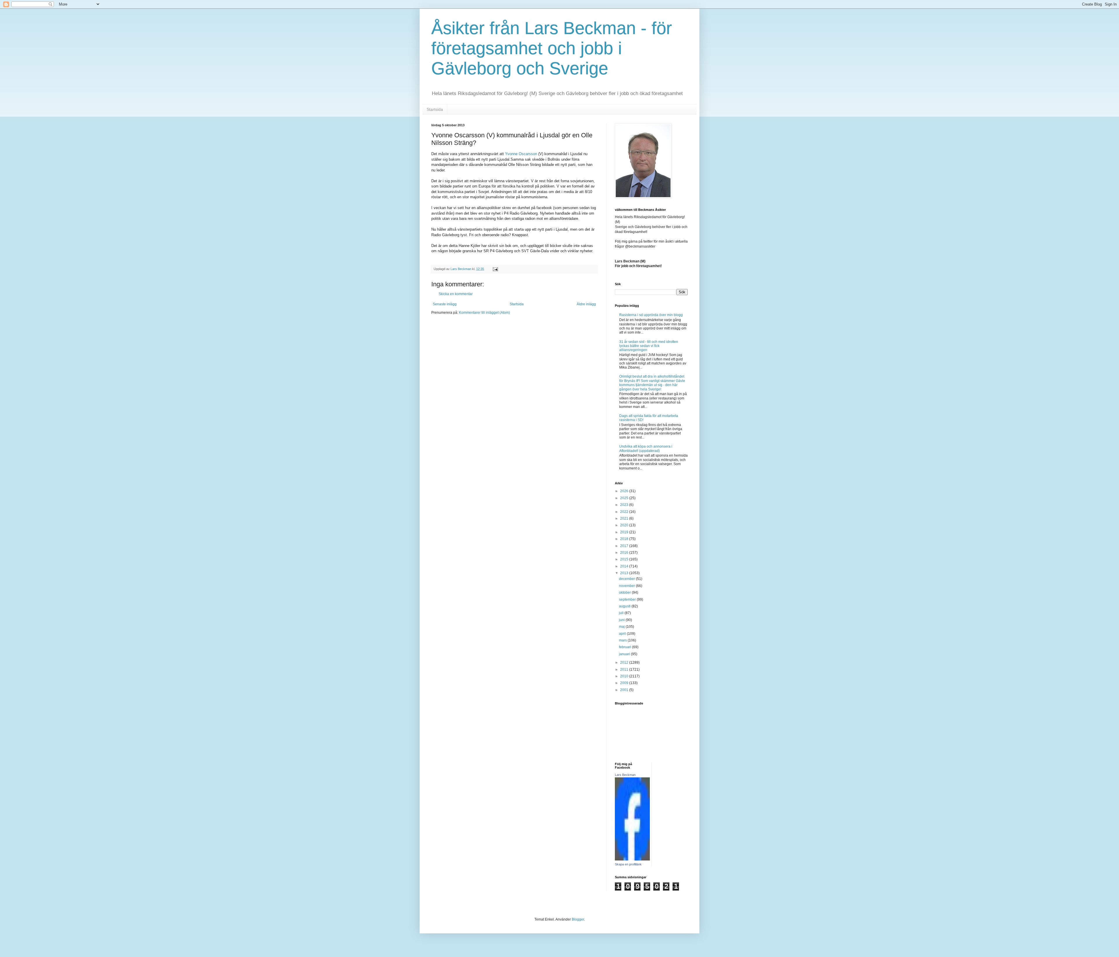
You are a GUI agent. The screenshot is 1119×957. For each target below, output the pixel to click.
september (628, 599)
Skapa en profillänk (628, 864)
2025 (624, 498)
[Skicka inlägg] (495, 269)
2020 (624, 525)
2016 (624, 553)
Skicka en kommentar (456, 294)
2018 (624, 539)
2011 (624, 669)
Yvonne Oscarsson (521, 154)
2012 (624, 662)
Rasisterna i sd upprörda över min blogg (651, 315)
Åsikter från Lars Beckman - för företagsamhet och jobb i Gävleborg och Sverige (551, 48)
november (627, 586)
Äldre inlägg (586, 304)
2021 (624, 518)
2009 (624, 683)
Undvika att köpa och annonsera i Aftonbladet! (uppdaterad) (645, 448)
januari (625, 654)
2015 (624, 559)
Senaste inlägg (445, 304)
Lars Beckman (625, 775)
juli (621, 613)
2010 (624, 676)
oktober (625, 592)
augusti (625, 606)
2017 (624, 546)
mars (623, 640)
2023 (624, 505)
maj (622, 627)
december (627, 579)
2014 (624, 566)
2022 (624, 512)
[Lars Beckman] (632, 859)
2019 (624, 532)
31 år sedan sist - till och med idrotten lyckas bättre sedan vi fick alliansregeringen (648, 346)
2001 (624, 690)
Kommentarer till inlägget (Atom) (484, 313)
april (623, 634)
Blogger (578, 919)
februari (625, 647)
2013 (624, 573)
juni (622, 620)
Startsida (435, 109)
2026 (624, 491)
